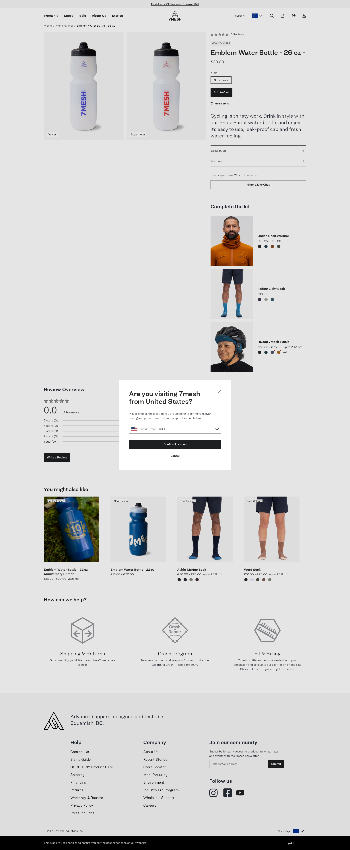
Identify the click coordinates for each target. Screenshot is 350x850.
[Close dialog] (219, 392)
